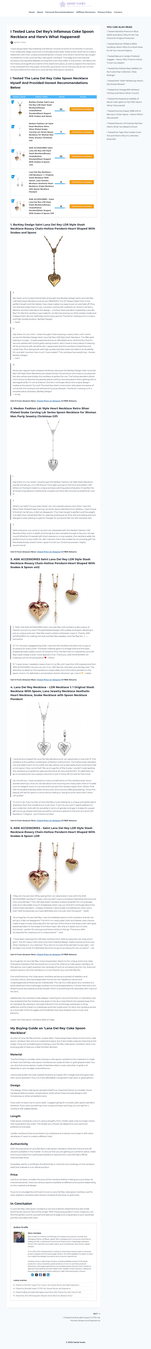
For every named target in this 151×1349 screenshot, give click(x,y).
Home (32, 12)
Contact (118, 12)
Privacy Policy (105, 12)
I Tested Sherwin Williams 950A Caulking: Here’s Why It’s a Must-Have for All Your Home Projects (125, 47)
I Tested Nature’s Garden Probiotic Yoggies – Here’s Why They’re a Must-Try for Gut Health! (125, 59)
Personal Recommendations (59, 12)
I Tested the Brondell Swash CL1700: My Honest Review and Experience (43, 1289)
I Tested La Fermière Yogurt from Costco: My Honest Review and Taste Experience (47, 1285)
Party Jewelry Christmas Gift (37, 416)
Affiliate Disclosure (85, 12)
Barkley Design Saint (28, 224)
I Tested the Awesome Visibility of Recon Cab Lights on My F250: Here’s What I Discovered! (124, 102)
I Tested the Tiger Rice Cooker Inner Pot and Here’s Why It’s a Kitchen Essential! (124, 135)
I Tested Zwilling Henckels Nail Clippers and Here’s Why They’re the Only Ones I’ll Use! (48, 1292)
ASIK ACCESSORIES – (27, 828)
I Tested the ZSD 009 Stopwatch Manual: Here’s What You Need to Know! (44, 1296)
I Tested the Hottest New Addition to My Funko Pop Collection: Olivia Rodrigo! (124, 71)
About (40, 12)
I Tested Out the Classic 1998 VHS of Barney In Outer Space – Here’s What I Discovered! (125, 114)
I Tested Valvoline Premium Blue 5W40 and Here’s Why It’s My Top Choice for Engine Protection (123, 34)
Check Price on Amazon (82, 109)
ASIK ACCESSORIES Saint (31, 559)
